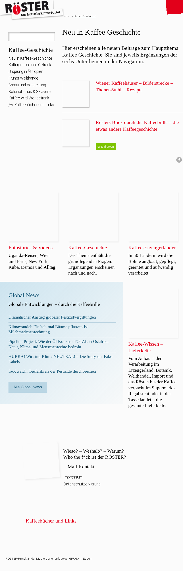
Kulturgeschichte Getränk (29, 65)
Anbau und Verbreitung (27, 85)
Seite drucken (106, 146)
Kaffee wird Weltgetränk (28, 98)
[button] (179, 160)
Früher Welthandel (23, 78)
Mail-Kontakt (81, 466)
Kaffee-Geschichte (30, 50)
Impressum (73, 477)
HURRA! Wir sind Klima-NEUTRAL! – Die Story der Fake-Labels (60, 359)
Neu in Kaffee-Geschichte (30, 58)
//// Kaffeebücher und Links (31, 105)
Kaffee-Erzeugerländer (152, 247)
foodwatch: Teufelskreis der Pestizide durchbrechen (52, 371)
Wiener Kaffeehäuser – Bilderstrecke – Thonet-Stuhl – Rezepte (134, 86)
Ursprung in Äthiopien (25, 71)
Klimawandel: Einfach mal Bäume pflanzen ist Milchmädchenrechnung (48, 329)
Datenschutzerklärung (81, 484)
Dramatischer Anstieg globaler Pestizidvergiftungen (52, 317)
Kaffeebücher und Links (51, 521)
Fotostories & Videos (30, 247)
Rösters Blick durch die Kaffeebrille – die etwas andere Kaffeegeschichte (137, 126)
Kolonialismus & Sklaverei (29, 91)
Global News (23, 295)
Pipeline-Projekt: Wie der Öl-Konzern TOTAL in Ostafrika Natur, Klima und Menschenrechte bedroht (58, 344)
